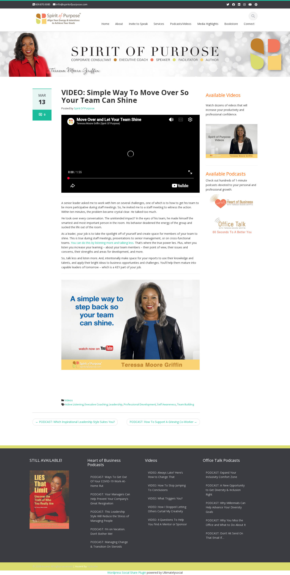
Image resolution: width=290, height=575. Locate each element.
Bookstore (231, 24)
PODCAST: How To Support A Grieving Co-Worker (163, 422)
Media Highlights (207, 24)
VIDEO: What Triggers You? (165, 498)
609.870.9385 (42, 4)
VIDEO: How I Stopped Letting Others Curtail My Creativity (167, 509)
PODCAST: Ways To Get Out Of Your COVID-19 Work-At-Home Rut (108, 481)
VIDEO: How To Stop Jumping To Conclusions (167, 487)
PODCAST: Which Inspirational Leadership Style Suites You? (75, 422)
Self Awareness (166, 404)
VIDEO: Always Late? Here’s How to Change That (165, 475)
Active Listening (74, 404)
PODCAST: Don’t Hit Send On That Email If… (224, 535)
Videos (69, 400)
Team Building (185, 404)
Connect (249, 24)
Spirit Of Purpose (84, 108)
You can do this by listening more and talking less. (102, 243)
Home (105, 24)
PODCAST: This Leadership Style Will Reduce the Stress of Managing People (109, 516)
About (119, 24)
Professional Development (140, 404)
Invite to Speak (138, 24)
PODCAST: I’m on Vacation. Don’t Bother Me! (107, 531)
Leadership (116, 404)
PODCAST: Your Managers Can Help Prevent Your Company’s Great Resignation (110, 498)
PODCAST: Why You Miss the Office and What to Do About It (226, 522)
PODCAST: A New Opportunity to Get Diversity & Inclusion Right (225, 489)
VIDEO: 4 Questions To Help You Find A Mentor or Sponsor (167, 522)
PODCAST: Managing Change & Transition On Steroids (109, 544)
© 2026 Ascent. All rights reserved (53, 566)
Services (159, 24)
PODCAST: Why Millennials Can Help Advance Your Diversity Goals (225, 507)
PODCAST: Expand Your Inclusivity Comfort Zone (221, 475)
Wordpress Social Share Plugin (127, 572)
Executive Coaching (96, 404)
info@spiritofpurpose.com (71, 4)
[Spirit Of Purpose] (58, 18)
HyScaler (92, 566)
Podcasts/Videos (180, 24)
